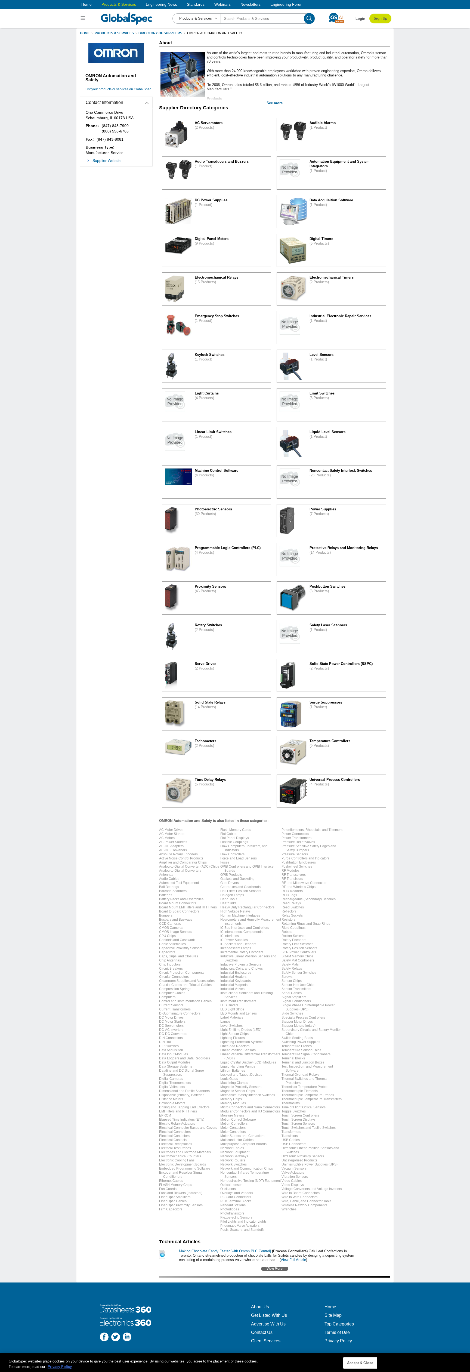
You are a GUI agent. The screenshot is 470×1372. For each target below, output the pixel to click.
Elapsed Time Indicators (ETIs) (181, 1119)
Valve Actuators (293, 1172)
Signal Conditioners (296, 1001)
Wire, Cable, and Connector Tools (306, 1201)
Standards (196, 4)
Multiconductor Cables (236, 1140)
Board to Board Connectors (179, 911)
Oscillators (228, 1189)
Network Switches (233, 1164)
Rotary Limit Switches (297, 944)
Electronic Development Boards (182, 1164)
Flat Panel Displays (234, 838)
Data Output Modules (174, 1062)
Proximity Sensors (210, 586)
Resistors (288, 919)
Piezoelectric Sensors (236, 1217)
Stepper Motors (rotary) (299, 1026)
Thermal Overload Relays (300, 1075)
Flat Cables (228, 834)
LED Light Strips (232, 1009)
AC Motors (167, 838)
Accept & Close (360, 1363)
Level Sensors (321, 355)
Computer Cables (172, 993)
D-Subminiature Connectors (179, 1013)
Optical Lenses (231, 1185)
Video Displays (293, 1185)
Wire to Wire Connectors (299, 1197)
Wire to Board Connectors (301, 1193)
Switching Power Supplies (301, 1042)
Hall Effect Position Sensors (240, 891)
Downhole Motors (172, 1103)
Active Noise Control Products (181, 858)
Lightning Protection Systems (241, 1042)
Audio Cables (169, 879)
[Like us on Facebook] (104, 1338)
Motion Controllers (234, 1124)
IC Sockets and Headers (238, 944)
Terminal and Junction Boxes (303, 1062)
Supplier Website (107, 160)
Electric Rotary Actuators (177, 1124)
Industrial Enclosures (235, 973)
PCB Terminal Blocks (235, 1201)
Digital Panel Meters (211, 239)
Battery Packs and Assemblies (181, 899)
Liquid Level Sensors (327, 432)
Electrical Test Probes (175, 1148)
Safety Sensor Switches (299, 973)
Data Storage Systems (175, 1066)
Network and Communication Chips (246, 1168)
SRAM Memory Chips (297, 956)
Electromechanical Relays (216, 277)
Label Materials (231, 1017)
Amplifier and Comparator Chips (183, 862)
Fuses (224, 862)
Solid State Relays (210, 702)
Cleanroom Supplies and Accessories (187, 981)
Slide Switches (292, 1013)
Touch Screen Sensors (298, 1124)
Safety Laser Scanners (328, 625)
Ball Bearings (169, 887)
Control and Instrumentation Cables (185, 1001)
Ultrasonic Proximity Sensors (303, 1156)
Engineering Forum (287, 4)
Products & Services (118, 4)
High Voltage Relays (235, 911)
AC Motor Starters (172, 834)
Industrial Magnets (234, 985)
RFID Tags (289, 895)
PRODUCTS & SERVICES (114, 33)
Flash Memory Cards (235, 830)
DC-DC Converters (173, 1034)
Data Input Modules (173, 1054)
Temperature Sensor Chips (301, 1050)
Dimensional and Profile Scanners (184, 1091)
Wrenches (289, 1209)
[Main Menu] (83, 18)
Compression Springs (175, 989)
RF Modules (290, 870)
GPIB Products (231, 875)
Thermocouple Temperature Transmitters (312, 1099)
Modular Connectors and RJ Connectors (250, 1111)
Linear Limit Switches (213, 432)
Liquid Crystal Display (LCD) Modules (248, 1062)
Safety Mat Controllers (298, 960)
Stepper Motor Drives (297, 1021)
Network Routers (232, 1160)
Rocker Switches (294, 936)
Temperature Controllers (330, 741)
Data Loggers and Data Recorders (184, 1058)
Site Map (333, 1315)
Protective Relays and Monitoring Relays (344, 548)
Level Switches (231, 1026)
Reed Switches (293, 907)
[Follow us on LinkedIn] (127, 1338)
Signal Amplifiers (294, 997)
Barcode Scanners (173, 891)
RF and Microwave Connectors (304, 883)
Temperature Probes (297, 1046)
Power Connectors (295, 834)
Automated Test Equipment (179, 883)
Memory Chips (231, 1099)
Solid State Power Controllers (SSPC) (341, 664)
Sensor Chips (292, 981)
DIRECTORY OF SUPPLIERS (160, 33)
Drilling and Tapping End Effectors (184, 1107)
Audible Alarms (323, 123)
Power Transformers (296, 838)
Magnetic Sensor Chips (237, 1091)
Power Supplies (323, 509)
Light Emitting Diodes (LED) (240, 1030)
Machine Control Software (216, 470)
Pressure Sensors (295, 854)
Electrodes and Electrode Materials (185, 1152)
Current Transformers (175, 1009)
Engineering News (161, 4)
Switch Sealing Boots (297, 1038)
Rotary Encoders (294, 940)
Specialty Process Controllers (303, 1017)
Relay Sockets (292, 915)
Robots (287, 932)
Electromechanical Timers (332, 277)
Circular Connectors (174, 977)
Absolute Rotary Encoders (178, 854)
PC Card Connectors (235, 1197)
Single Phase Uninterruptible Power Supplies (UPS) (308, 1007)
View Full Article (293, 1260)
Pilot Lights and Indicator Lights (243, 1221)
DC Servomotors (171, 1026)
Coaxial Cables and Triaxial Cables (185, 985)
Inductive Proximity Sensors (240, 964)
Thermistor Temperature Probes (305, 1087)
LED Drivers (229, 1005)
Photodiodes (229, 1209)
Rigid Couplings (293, 928)
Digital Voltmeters (172, 1087)
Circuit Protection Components (181, 973)
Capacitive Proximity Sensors (180, 948)
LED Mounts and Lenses (238, 1013)
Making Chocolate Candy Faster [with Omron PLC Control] (225, 1251)
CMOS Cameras (171, 928)
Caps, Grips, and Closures (178, 956)
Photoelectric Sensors (213, 509)
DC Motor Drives (171, 1017)
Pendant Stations (233, 1205)
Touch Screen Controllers (300, 1115)
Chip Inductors (170, 964)
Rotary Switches (208, 625)
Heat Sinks (228, 903)
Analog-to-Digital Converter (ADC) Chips (189, 866)
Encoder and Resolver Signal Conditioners (181, 1175)
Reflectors (289, 911)
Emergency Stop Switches (217, 316)
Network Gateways (234, 1156)
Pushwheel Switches (297, 866)
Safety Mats (290, 964)
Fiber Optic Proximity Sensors (181, 1205)
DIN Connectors (171, 1038)
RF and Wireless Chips (299, 887)
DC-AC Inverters (171, 1030)
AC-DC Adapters (171, 846)
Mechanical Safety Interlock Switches (247, 1095)
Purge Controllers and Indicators (305, 858)
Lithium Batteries (232, 1070)
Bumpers (165, 915)
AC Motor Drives (171, 830)
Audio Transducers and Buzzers (222, 161)
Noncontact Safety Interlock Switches (341, 470)
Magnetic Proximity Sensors (240, 1087)
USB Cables (291, 1140)
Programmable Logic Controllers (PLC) (228, 548)
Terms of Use (337, 1332)
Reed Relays (291, 903)
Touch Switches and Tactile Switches (309, 1128)
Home (86, 4)
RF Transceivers (294, 875)
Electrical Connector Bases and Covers (188, 1128)
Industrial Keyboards (235, 981)
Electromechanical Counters (180, 1156)
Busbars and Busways (175, 919)
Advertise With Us (268, 1324)
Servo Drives (205, 664)
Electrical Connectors (175, 1132)
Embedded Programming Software (184, 1168)
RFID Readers (292, 891)
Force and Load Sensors (238, 858)
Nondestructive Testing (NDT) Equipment (250, 1181)
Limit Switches (322, 393)
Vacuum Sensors (294, 1168)
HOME (85, 33)
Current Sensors (171, 1005)
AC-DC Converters (173, 850)
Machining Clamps (234, 1083)
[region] (235, 1362)
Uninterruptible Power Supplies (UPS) (310, 1164)
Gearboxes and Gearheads (240, 887)
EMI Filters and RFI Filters (178, 1111)
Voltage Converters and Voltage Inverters (312, 1189)
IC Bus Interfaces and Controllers (244, 928)
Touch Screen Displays (299, 1119)
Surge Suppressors (326, 702)
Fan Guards (168, 1189)
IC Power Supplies (234, 940)
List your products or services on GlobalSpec (118, 89)
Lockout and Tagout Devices (241, 1075)
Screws (287, 977)
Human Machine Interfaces (240, 915)
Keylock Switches (209, 355)
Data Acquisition (171, 1050)
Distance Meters (171, 1099)
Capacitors (167, 952)
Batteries (165, 895)
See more (275, 103)
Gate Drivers (229, 883)
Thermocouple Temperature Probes (308, 1095)
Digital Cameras (171, 1079)
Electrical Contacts (173, 1140)
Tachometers (205, 741)
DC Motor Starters (172, 1021)
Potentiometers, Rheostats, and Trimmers (312, 830)
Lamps (225, 1021)
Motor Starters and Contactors (242, 1136)
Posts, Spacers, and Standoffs (242, 1230)
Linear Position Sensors (238, 1050)
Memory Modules (233, 1103)
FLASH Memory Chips (175, 1185)
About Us (260, 1307)
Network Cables (232, 1148)
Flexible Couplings (234, 842)
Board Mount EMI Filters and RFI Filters (188, 907)
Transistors (290, 1136)
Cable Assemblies (172, 944)
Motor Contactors (233, 1128)
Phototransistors (232, 1213)
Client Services (265, 1341)
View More (275, 1269)
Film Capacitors (170, 1209)
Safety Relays (292, 968)
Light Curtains (207, 393)
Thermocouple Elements (300, 1091)
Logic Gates (229, 1079)
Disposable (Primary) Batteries (181, 1095)
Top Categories (339, 1324)
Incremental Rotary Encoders (241, 952)
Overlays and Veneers (236, 1193)
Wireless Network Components (304, 1205)
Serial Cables (292, 993)
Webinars (222, 4)
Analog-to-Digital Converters (180, 870)
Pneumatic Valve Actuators (239, 1226)
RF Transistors (292, 879)
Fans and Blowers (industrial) (180, 1193)
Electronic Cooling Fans (176, 1160)
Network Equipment (234, 1152)
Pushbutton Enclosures (299, 862)
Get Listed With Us (269, 1315)
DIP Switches (169, 1046)
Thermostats (291, 1103)
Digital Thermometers (175, 1083)
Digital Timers (321, 239)
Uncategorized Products (299, 1160)
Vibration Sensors (295, 1177)
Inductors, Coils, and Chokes (241, 968)
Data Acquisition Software (331, 200)
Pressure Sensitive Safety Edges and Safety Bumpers (309, 848)
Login (360, 19)
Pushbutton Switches (327, 586)
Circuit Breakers (171, 968)
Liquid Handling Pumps (237, 1066)
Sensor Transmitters (296, 989)
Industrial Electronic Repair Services (340, 316)
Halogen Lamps (232, 895)
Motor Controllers (233, 1132)
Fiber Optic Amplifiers (174, 1197)
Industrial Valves (232, 989)
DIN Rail (165, 1042)
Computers (167, 997)
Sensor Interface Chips (298, 985)
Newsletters (250, 4)
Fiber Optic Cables (173, 1201)
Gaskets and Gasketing (237, 879)
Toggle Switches (294, 1111)
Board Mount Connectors (177, 903)
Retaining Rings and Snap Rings (306, 924)
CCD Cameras (170, 924)
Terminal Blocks (293, 1058)
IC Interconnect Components (241, 932)
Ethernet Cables (171, 1181)
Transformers (291, 1132)
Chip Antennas (170, 960)
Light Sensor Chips (234, 1034)
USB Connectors (294, 1144)
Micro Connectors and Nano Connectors (250, 1107)
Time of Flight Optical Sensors (304, 1107)
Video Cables (292, 1181)
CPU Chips (167, 936)
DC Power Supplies (211, 200)
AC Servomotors (208, 123)
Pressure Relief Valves (298, 842)
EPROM (165, 1115)
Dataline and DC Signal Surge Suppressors (181, 1073)
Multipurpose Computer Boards (243, 1144)
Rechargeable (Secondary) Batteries (309, 899)
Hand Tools (228, 899)
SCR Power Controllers (299, 952)
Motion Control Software (238, 1119)
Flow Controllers (232, 854)
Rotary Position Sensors (299, 948)
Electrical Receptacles (175, 1144)
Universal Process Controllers (335, 780)
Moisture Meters (232, 1115)
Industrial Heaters (233, 977)
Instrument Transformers (238, 1001)
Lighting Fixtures (232, 1038)
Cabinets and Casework (177, 940)
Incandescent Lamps (235, 948)
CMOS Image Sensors (175, 932)
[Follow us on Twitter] (115, 1338)
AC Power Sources (173, 842)
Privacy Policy (338, 1341)
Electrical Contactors (174, 1136)
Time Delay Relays (210, 780)
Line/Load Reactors (234, 1046)
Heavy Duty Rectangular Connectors (247, 907)
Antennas (166, 875)
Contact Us (262, 1332)
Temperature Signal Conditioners (306, 1054)
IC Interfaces (229, 936)
